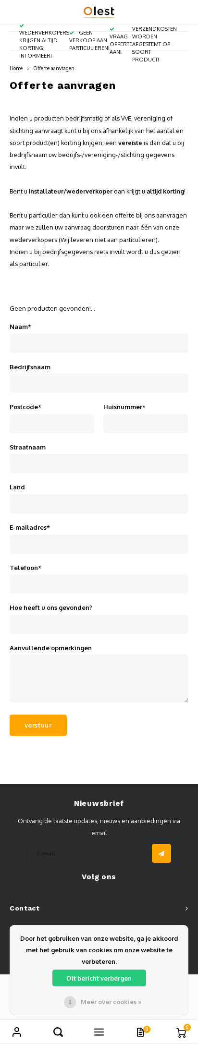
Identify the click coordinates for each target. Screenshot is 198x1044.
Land (17, 487)
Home (16, 68)
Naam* (20, 326)
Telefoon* (25, 567)
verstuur (38, 725)
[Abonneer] (161, 853)
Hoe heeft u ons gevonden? (51, 607)
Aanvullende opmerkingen (51, 648)
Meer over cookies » (111, 1002)
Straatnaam (28, 447)
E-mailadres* (30, 527)
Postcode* (25, 407)
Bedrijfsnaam (30, 367)
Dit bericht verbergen (99, 978)
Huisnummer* (124, 407)
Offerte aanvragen (54, 68)
